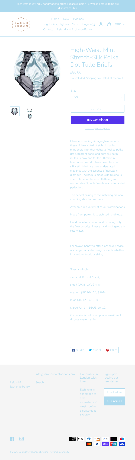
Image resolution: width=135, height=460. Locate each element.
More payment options (97, 128)
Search (40, 382)
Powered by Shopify (59, 452)
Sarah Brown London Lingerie (33, 452)
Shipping (91, 78)
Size (73, 91)
